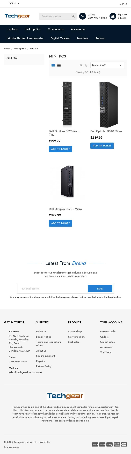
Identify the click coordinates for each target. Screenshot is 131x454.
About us (41, 351)
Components (55, 29)
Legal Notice (43, 337)
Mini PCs (12, 58)
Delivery (41, 331)
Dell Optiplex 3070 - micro (65, 209)
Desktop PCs (32, 29)
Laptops (12, 29)
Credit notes (107, 342)
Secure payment (45, 356)
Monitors (82, 38)
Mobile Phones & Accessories (25, 38)
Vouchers (105, 352)
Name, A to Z (107, 65)
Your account (111, 322)
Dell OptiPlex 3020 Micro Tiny (64, 133)
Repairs (100, 38)
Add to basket (60, 149)
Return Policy (44, 366)
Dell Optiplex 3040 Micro (106, 131)
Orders (104, 337)
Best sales (73, 342)
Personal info (107, 331)
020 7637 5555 (97, 17)
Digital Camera (60, 38)
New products (76, 337)
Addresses (106, 347)
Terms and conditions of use (48, 343)
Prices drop (75, 331)
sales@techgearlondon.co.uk (25, 372)
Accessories (78, 29)
